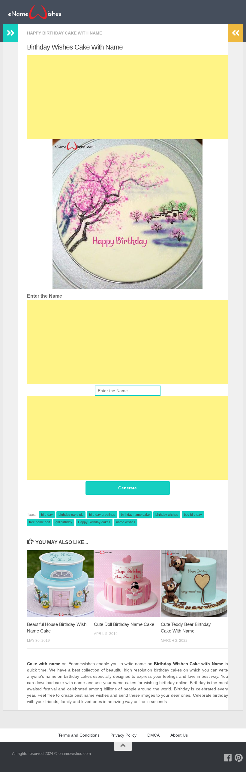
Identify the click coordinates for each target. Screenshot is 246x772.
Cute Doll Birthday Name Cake (124, 624)
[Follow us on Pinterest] (239, 758)
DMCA (153, 735)
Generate (127, 487)
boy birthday (193, 514)
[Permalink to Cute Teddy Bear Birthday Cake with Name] (194, 583)
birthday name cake (135, 514)
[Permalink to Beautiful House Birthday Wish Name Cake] (60, 583)
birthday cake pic (70, 514)
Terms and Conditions (79, 735)
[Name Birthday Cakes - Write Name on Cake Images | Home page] (34, 12)
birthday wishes (166, 514)
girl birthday (64, 522)
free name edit (39, 522)
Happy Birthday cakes (94, 522)
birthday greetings (102, 514)
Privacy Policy (123, 735)
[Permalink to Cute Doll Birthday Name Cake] (127, 583)
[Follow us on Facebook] (228, 758)
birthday (47, 514)
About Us (179, 735)
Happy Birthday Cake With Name (64, 33)
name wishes (125, 522)
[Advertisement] (127, 97)
